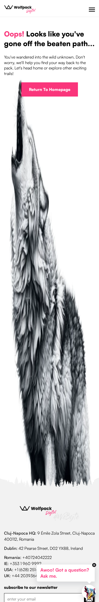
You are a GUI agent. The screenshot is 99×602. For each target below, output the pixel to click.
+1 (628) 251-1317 (29, 569)
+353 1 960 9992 (25, 563)
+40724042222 (37, 557)
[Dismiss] (94, 565)
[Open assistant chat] (89, 592)
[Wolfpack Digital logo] (20, 9)
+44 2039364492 (28, 575)
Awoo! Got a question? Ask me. (64, 572)
